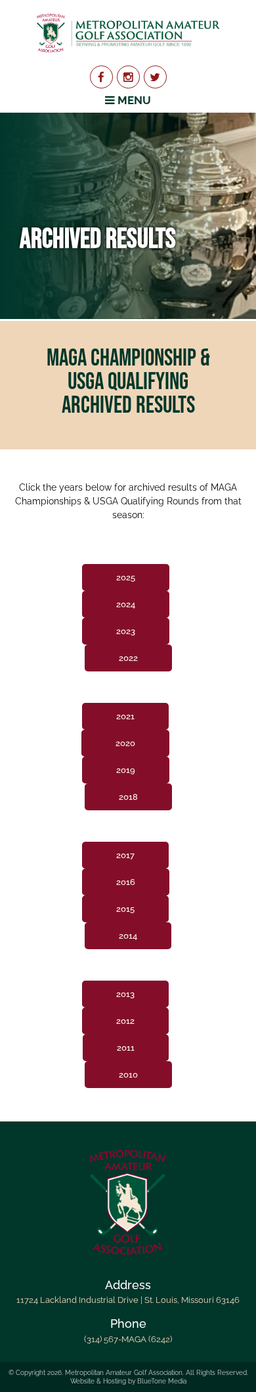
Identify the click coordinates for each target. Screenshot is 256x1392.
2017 (125, 855)
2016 (125, 882)
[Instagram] (128, 77)
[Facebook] (101, 77)
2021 (125, 716)
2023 (125, 631)
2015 (125, 909)
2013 (125, 994)
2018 (128, 797)
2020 (125, 743)
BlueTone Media (161, 1381)
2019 (125, 770)
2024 (125, 604)
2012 (125, 1021)
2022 (128, 658)
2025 (125, 577)
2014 (128, 936)
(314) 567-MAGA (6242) (128, 1339)
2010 (128, 1075)
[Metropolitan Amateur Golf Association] (128, 33)
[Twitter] (155, 77)
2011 (126, 1048)
